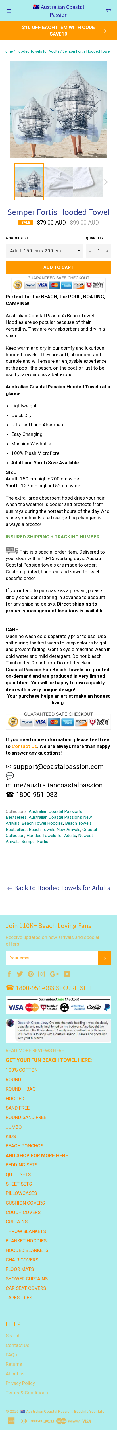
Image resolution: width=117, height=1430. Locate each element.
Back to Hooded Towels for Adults (61, 887)
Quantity (95, 238)
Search (13, 1335)
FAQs (11, 1355)
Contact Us (24, 746)
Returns (14, 1364)
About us (15, 1374)
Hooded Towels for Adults (37, 51)
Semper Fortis (35, 841)
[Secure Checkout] (58, 721)
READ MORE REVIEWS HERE (35, 1050)
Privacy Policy (20, 1383)
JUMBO (14, 1127)
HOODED (15, 1098)
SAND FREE (18, 1108)
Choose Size (17, 238)
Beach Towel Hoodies (42, 823)
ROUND (13, 1079)
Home (8, 51)
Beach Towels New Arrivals (54, 829)
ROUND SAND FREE (26, 1117)
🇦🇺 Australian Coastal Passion (58, 10)
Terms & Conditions (27, 1393)
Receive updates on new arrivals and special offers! (52, 940)
